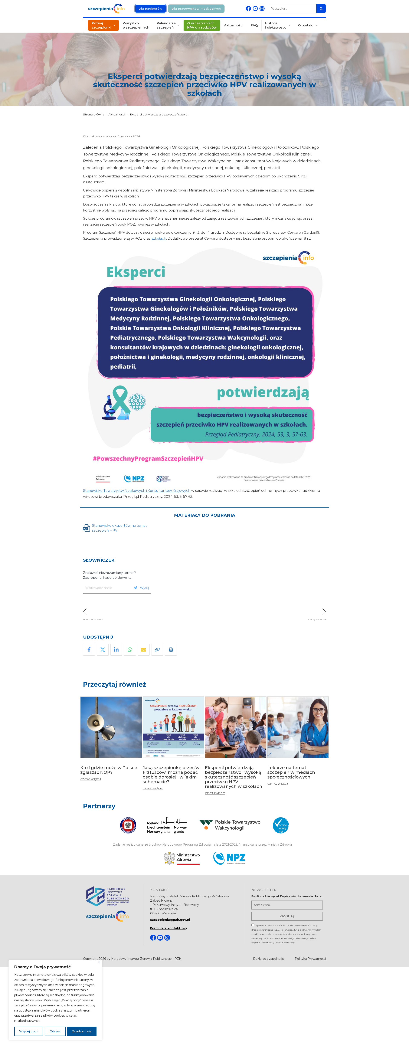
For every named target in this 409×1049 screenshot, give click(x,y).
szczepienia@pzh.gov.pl (170, 920)
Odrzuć (55, 1031)
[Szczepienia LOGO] (111, 916)
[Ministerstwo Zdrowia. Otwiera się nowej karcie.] (181, 858)
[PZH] (111, 896)
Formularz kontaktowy (168, 928)
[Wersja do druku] (171, 650)
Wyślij (144, 588)
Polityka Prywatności (310, 959)
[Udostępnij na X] (103, 650)
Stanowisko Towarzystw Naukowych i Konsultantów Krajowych (136, 491)
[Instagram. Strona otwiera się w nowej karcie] (262, 8)
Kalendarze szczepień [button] (166, 25)
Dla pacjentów (150, 8)
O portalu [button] (305, 25)
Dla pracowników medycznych (196, 8)
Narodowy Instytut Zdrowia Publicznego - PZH (146, 959)
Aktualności (233, 25)
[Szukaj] (321, 8)
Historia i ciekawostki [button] (276, 25)
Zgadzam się (82, 1031)
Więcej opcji (28, 1031)
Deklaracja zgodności (268, 959)
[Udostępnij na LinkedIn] (116, 650)
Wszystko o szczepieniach (136, 25)
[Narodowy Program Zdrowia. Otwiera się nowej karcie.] (229, 858)
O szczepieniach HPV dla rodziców (202, 25)
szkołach (158, 238)
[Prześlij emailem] (144, 650)
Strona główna (93, 114)
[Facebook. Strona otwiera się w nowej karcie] (248, 8)
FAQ (254, 25)
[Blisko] (99, 962)
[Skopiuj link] (157, 650)
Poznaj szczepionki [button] (101, 25)
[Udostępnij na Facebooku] (89, 650)
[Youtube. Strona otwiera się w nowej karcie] (255, 8)
